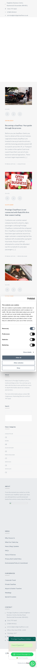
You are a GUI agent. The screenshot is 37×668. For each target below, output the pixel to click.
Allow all (18, 357)
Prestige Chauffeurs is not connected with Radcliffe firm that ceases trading (17, 212)
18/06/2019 (9, 120)
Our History (9, 447)
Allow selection (18, 363)
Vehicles (8, 468)
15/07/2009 (9, 205)
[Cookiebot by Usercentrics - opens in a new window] (27, 299)
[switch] (32, 334)
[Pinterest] (20, 114)
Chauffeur (22, 164)
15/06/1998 (9, 296)
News (7, 440)
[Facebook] (7, 114)
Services (8, 461)
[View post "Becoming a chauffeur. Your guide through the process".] (18, 96)
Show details (27, 352)
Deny (18, 368)
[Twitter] (13, 114)
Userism (29, 663)
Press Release (22, 256)
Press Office (11, 164)
